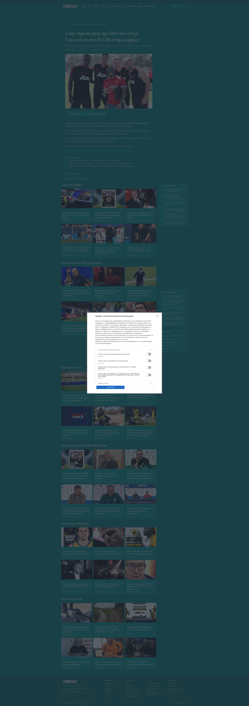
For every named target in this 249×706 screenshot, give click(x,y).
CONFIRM (110, 387)
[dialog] (124, 353)
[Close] (158, 316)
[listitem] (124, 350)
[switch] (148, 354)
